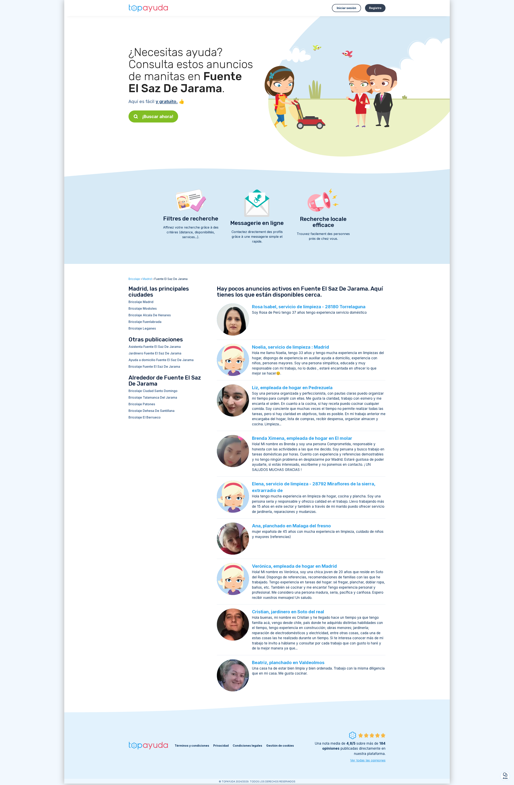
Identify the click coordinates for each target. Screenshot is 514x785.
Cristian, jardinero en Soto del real (288, 611)
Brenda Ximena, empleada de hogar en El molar (302, 438)
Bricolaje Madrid (140, 302)
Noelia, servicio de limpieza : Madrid (290, 347)
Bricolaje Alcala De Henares (149, 315)
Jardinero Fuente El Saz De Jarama (154, 353)
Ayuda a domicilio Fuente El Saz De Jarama (161, 360)
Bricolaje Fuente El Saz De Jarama (154, 366)
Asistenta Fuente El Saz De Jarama (154, 347)
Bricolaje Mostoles (142, 308)
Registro (375, 8)
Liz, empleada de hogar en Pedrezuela (292, 387)
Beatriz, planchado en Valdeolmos (288, 662)
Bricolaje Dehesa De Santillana (151, 411)
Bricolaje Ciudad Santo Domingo (152, 391)
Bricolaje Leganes (142, 328)
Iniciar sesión (346, 8)
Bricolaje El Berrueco (144, 417)
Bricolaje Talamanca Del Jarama (152, 397)
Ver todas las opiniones (368, 760)
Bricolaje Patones (141, 404)
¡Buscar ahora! (157, 116)
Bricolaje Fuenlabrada (144, 322)
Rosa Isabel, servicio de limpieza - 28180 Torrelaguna (308, 306)
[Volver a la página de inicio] (148, 8)
